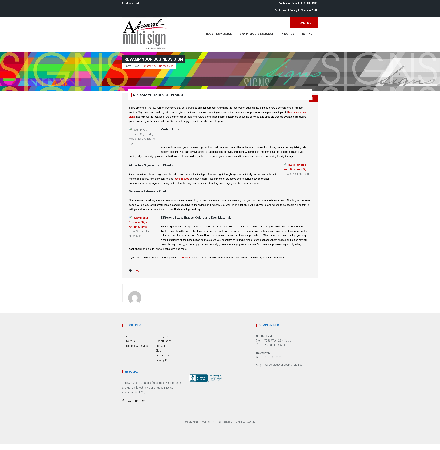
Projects (130, 341)
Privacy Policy (164, 360)
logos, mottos (181, 178)
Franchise (304, 23)
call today (185, 257)
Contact (308, 34)
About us (161, 345)
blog (136, 66)
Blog (158, 350)
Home (127, 66)
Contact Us (162, 355)
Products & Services (137, 345)
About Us (288, 34)
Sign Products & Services (257, 34)
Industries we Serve (219, 34)
